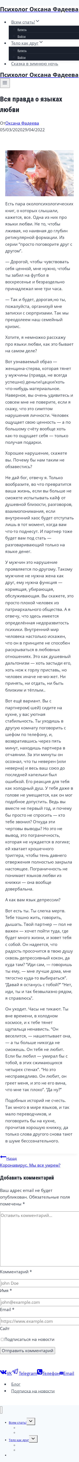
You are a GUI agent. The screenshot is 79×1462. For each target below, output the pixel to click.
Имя (6, 1290)
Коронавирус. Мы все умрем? (30, 1162)
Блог (15, 1384)
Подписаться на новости (29, 1339)
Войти (22, 36)
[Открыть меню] (5, 83)
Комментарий (16, 1272)
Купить (22, 29)
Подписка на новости (33, 1391)
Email (7, 1309)
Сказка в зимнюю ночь (34, 64)
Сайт (5, 1328)
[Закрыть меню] (1, 1410)
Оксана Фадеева (22, 123)
